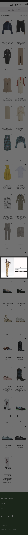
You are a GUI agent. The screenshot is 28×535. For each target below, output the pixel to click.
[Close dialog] (26, 258)
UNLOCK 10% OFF (21, 271)
